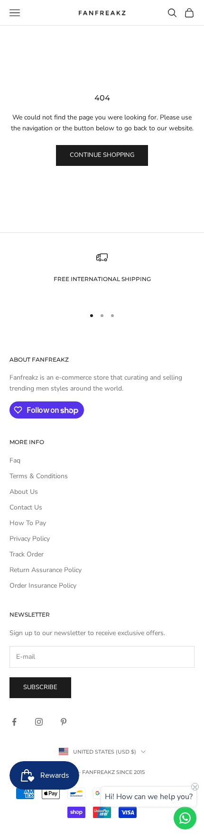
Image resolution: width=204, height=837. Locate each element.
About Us (23, 491)
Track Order (26, 554)
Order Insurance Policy (42, 585)
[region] (102, 275)
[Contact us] (185, 818)
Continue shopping (102, 155)
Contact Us (25, 507)
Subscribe (40, 687)
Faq (14, 460)
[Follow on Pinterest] (63, 722)
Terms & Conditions (38, 476)
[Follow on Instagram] (39, 722)
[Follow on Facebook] (14, 722)
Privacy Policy (29, 538)
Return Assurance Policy (45, 569)
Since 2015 (130, 772)
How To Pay (27, 523)
